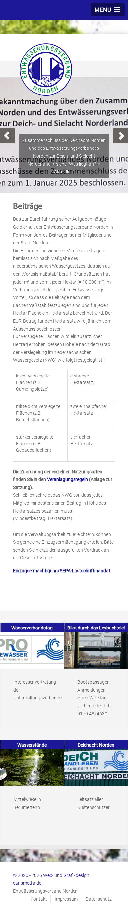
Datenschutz (99, 899)
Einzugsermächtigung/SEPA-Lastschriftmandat (61, 570)
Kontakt (39, 899)
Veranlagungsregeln (67, 479)
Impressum (66, 899)
